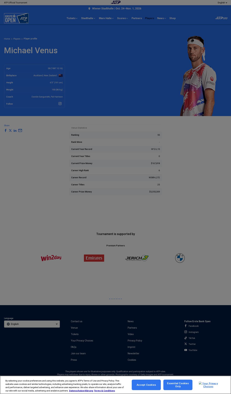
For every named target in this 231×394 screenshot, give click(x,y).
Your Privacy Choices (210, 385)
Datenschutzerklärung (81, 390)
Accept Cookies (146, 384)
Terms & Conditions (104, 390)
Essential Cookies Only (178, 385)
